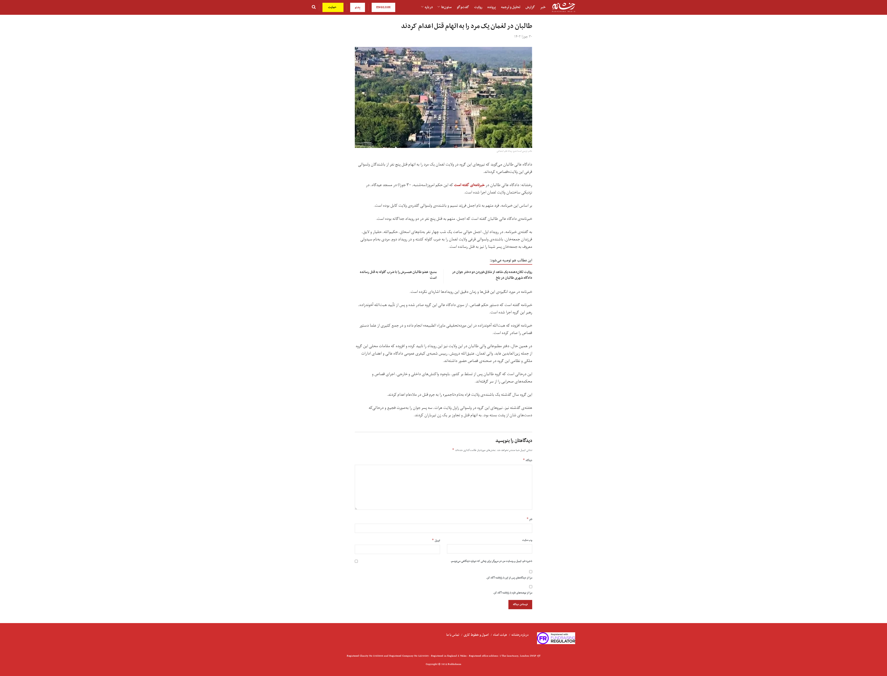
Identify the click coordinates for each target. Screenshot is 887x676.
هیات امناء (500, 635)
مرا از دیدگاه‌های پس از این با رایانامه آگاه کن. (509, 577)
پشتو (357, 7)
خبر (543, 7)
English (383, 7)
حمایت (332, 7)
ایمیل (436, 540)
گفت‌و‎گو (463, 7)
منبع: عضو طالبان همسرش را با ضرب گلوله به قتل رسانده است (398, 275)
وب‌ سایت (527, 540)
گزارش (530, 7)
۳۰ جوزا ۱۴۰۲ (523, 37)
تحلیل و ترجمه (510, 7)
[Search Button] (314, 7)
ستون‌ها (446, 7)
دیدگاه (527, 460)
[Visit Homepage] (563, 7)
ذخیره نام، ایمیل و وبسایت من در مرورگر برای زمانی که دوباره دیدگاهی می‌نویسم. (491, 561)
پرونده (491, 7)
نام (529, 519)
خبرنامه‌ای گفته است (469, 185)
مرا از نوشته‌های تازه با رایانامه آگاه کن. (512, 592)
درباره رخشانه (520, 635)
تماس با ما (452, 635)
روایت (478, 7)
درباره (429, 7)
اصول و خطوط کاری (476, 635)
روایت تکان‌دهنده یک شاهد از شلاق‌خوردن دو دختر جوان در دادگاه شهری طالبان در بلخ (492, 275)
